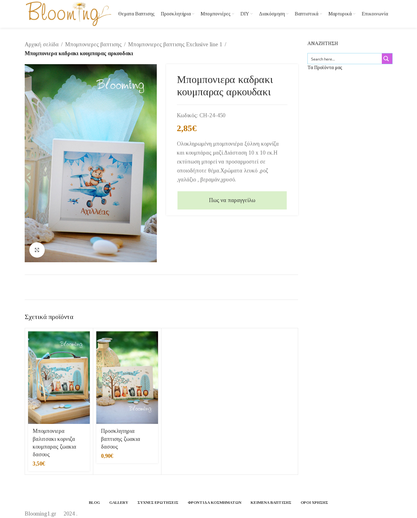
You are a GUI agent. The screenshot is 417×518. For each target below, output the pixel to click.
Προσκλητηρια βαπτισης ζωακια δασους (120, 439)
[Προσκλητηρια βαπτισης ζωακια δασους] (127, 377)
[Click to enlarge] (37, 250)
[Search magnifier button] (387, 58)
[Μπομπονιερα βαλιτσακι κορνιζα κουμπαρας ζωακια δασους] (59, 377)
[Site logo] (68, 13)
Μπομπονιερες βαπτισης (93, 44)
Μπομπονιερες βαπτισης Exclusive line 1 (175, 44)
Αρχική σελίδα (42, 44)
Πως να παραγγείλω (232, 200)
